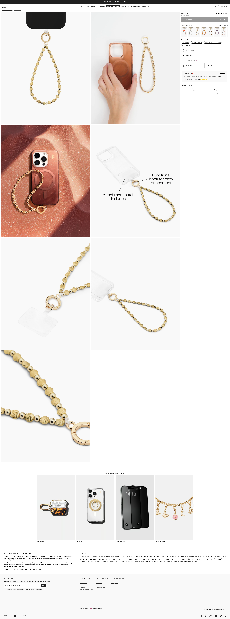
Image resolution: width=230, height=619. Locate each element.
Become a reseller (100, 587)
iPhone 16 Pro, (131, 556)
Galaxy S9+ (183, 561)
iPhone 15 (155, 556)
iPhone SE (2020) (184, 558)
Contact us (83, 583)
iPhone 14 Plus (200, 556)
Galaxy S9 (176, 561)
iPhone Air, (106, 556)
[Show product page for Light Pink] (223, 32)
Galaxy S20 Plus (138, 561)
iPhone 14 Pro (192, 556)
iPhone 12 (110, 558)
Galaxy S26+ (105, 559)
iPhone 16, (124, 556)
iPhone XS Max (163, 558)
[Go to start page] (4, 6)
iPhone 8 (191, 558)
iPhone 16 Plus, (138, 556)
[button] (214, 609)
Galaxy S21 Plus (113, 561)
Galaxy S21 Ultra (122, 561)
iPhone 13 (217, 556)
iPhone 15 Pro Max (178, 556)
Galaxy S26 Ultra (114, 559)
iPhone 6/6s (218, 558)
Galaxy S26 (98, 559)
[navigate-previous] (192, 505)
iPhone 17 (82, 556)
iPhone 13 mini (96, 558)
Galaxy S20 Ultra (148, 561)
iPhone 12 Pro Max (118, 558)
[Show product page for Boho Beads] (204, 32)
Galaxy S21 (105, 561)
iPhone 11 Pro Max (136, 558)
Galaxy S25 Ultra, (143, 559)
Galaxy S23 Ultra (196, 559)
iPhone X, (176, 558)
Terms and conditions (117, 581)
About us (98, 581)
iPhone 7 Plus (210, 558)
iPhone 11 (150, 558)
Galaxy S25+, (134, 559)
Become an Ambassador (102, 585)
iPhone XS (156, 558)
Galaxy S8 (189, 561)
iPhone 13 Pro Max (87, 558)
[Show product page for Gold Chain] (197, 32)
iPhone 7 (204, 558)
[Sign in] (215, 6)
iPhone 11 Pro (144, 558)
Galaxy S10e (170, 561)
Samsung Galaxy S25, (125, 559)
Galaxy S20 (130, 561)
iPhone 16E (118, 556)
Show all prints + (223, 25)
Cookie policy (114, 585)
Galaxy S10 (156, 561)
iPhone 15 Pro (161, 556)
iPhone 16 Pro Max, (147, 556)
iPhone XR (170, 558)
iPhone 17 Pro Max (98, 556)
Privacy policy (114, 583)
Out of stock (204, 19)
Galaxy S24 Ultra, (167, 559)
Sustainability (99, 583)
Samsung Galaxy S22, (207, 559)
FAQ (81, 585)
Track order (83, 581)
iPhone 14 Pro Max (210, 556)
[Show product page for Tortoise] (210, 32)
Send (43, 585)
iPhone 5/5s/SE (90, 559)
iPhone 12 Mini (127, 558)
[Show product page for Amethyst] (217, 32)
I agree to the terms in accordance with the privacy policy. (24, 589)
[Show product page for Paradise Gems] (184, 32)
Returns (82, 587)
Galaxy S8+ (195, 561)
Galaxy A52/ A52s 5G (96, 561)
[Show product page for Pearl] (191, 32)
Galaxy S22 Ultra (84, 561)
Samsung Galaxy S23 (178, 559)
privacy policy (38, 589)
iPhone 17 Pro (89, 556)
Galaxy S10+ (163, 561)
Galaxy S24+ (158, 559)
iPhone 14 (186, 556)
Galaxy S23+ (187, 559)
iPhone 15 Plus (169, 556)
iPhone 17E (112, 556)
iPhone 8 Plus (198, 558)
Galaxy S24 (151, 559)
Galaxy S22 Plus (218, 559)
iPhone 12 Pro (104, 558)
